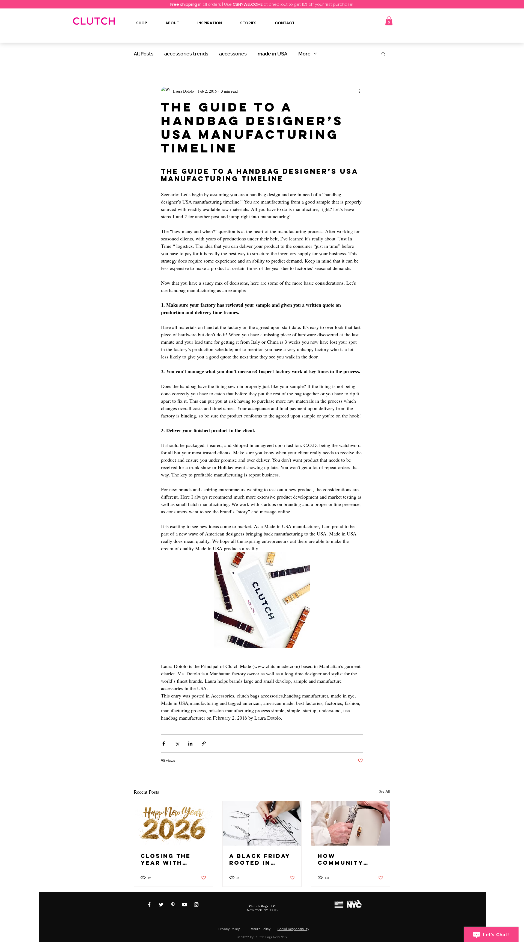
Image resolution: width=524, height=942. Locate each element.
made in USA (272, 54)
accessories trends (186, 54)
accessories (233, 54)
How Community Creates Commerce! (340, 859)
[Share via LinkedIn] (190, 743)
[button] (389, 20)
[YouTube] (184, 905)
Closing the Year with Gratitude (166, 859)
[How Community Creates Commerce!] (350, 823)
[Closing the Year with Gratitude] (173, 823)
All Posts (143, 54)
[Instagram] (196, 905)
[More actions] (359, 91)
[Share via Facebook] (163, 743)
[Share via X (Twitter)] (177, 743)
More (304, 54)
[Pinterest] (173, 905)
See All (384, 791)
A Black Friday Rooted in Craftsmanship (260, 859)
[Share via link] (203, 743)
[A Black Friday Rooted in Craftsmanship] (262, 823)
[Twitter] (161, 905)
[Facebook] (149, 905)
